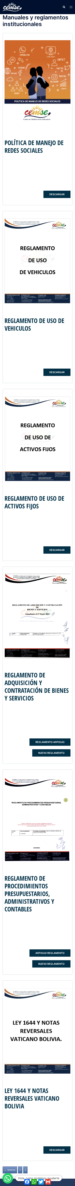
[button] (63, 7)
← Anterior (10, 1170)
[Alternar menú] (71, 7)
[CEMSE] (12, 7)
